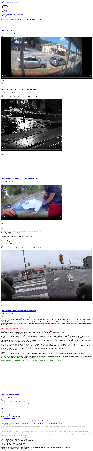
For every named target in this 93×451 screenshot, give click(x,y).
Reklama (14, 438)
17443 (5, 418)
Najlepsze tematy (20, 14)
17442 (8, 418)
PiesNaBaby (3, 92)
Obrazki (5, 10)
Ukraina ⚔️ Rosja (6, 19)
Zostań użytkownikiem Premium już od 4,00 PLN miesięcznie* (15, 447)
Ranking (5, 16)
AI (4, 9)
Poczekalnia (6, 6)
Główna (5, 5)
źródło (2, 223)
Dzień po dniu (12, 14)
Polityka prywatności (21, 438)
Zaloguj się (3, 233)
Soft (4, 7)
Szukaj (5, 2)
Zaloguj (9, 2)
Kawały (5, 11)
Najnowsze (6, 14)
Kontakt (9, 438)
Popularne (5, 12)
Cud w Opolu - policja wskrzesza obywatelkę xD (20, 178)
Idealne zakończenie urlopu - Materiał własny (19, 311)
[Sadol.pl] (2, 1)
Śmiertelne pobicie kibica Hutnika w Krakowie (19, 89)
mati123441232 (4, 313)
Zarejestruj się (14, 2)
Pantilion (3, 243)
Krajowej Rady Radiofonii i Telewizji (39, 420)
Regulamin (3, 438)
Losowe (5, 15)
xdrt (1, 181)
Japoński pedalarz (9, 241)
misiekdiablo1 (4, 33)
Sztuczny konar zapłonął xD (12, 395)
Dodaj (2, 2)
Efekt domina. (7, 30)
